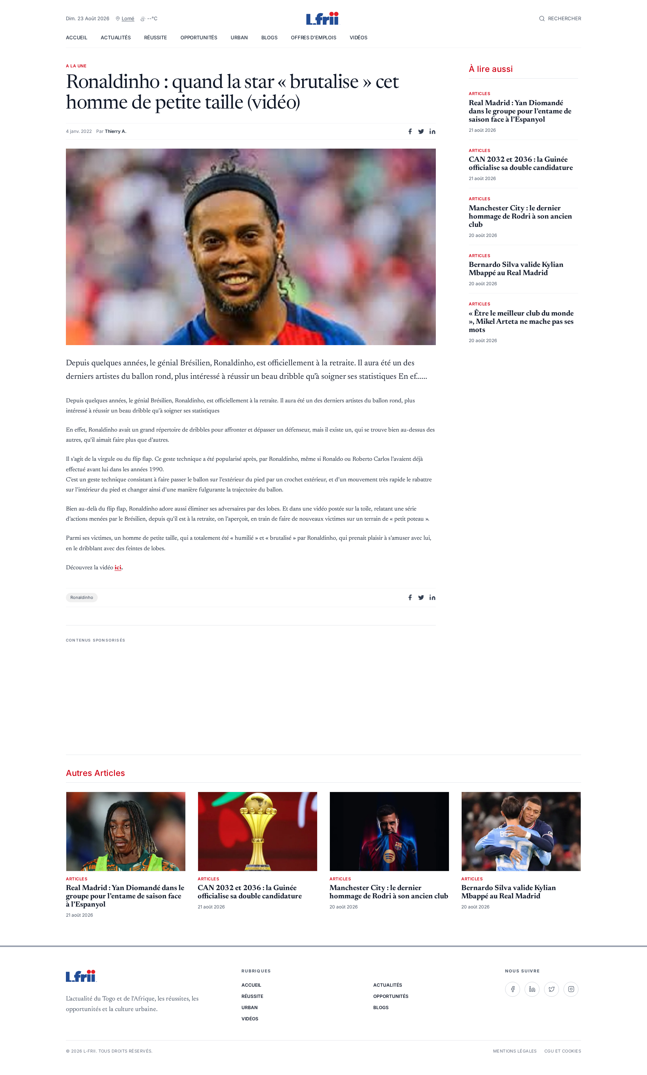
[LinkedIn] (532, 989)
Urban (239, 37)
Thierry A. (116, 131)
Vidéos (358, 37)
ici (118, 568)
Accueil (76, 37)
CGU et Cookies (562, 1051)
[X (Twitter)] (551, 989)
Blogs (269, 37)
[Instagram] (571, 989)
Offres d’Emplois (313, 37)
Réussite (155, 37)
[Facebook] (512, 989)
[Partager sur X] (421, 131)
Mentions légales (515, 1051)
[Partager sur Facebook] (410, 131)
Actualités (116, 37)
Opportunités (198, 37)
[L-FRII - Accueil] (323, 19)
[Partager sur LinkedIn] (432, 131)
